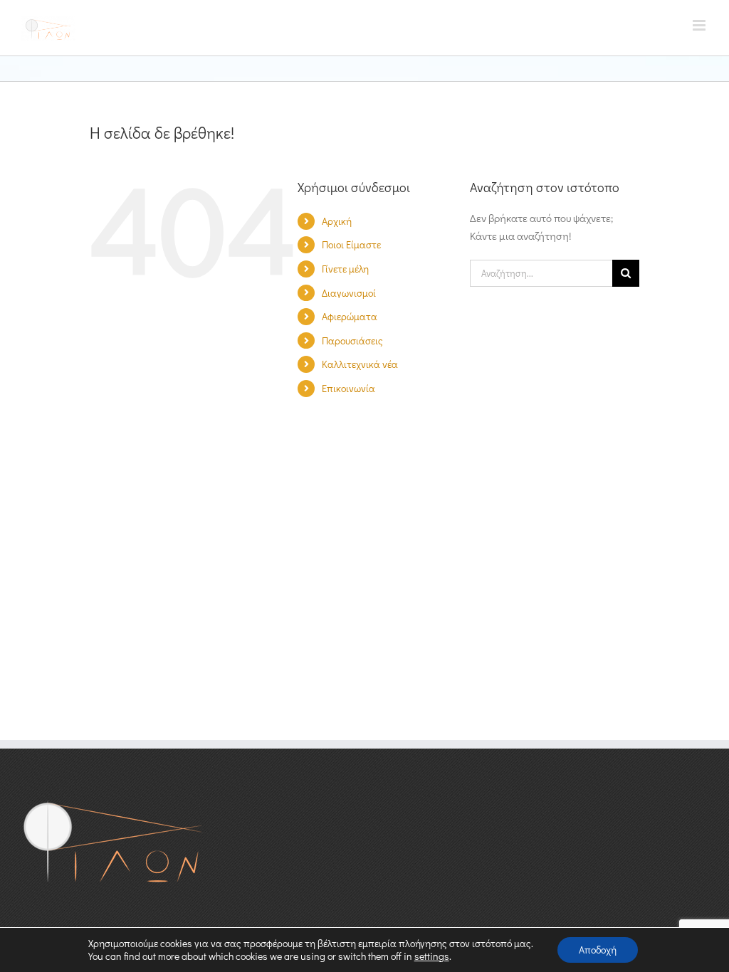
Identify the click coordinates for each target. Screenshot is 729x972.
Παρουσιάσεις (352, 340)
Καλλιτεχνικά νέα (360, 364)
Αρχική (337, 221)
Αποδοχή (598, 949)
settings (431, 956)
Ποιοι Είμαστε (351, 244)
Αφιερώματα (349, 316)
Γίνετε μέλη (345, 268)
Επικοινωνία (348, 388)
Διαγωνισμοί (349, 293)
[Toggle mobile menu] (700, 25)
